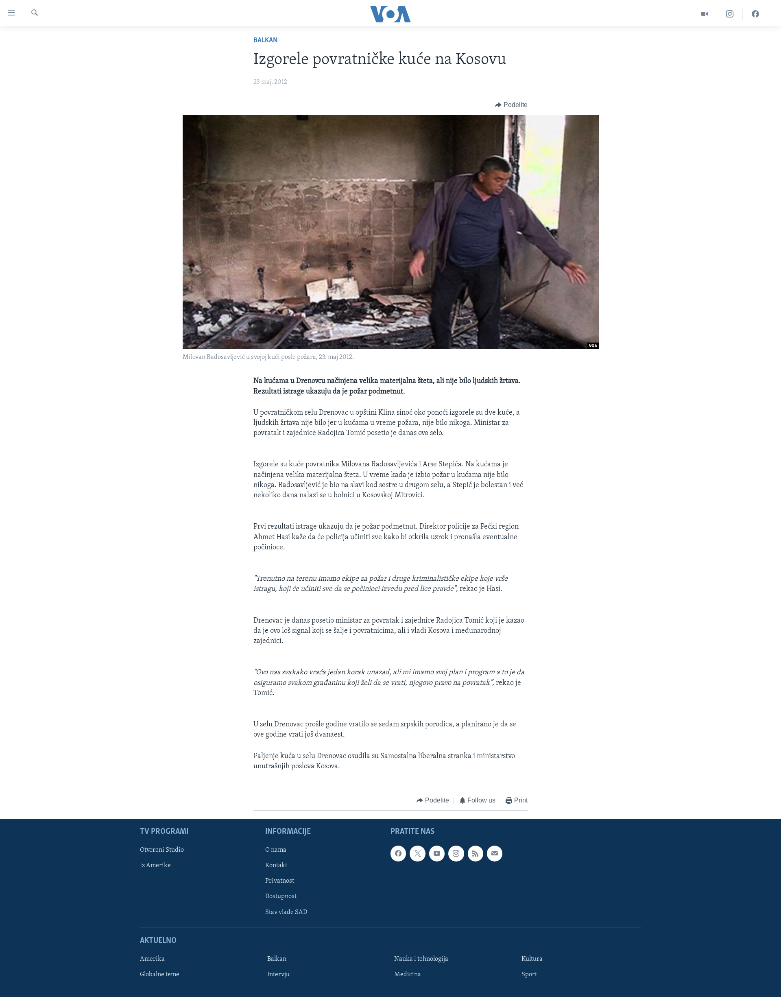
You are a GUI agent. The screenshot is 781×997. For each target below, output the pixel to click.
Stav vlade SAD (286, 912)
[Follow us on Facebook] (398, 853)
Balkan (265, 40)
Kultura (532, 959)
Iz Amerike (155, 866)
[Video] (704, 14)
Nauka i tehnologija (421, 959)
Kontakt (276, 866)
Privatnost (279, 881)
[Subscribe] (494, 853)
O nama (275, 850)
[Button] (511, 105)
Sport (529, 974)
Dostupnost (281, 897)
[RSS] (475, 853)
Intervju (278, 974)
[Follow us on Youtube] (437, 853)
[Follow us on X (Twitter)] (417, 853)
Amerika (152, 959)
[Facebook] (755, 14)
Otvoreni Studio (162, 850)
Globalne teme (159, 974)
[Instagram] (730, 14)
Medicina (407, 974)
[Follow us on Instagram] (456, 853)
